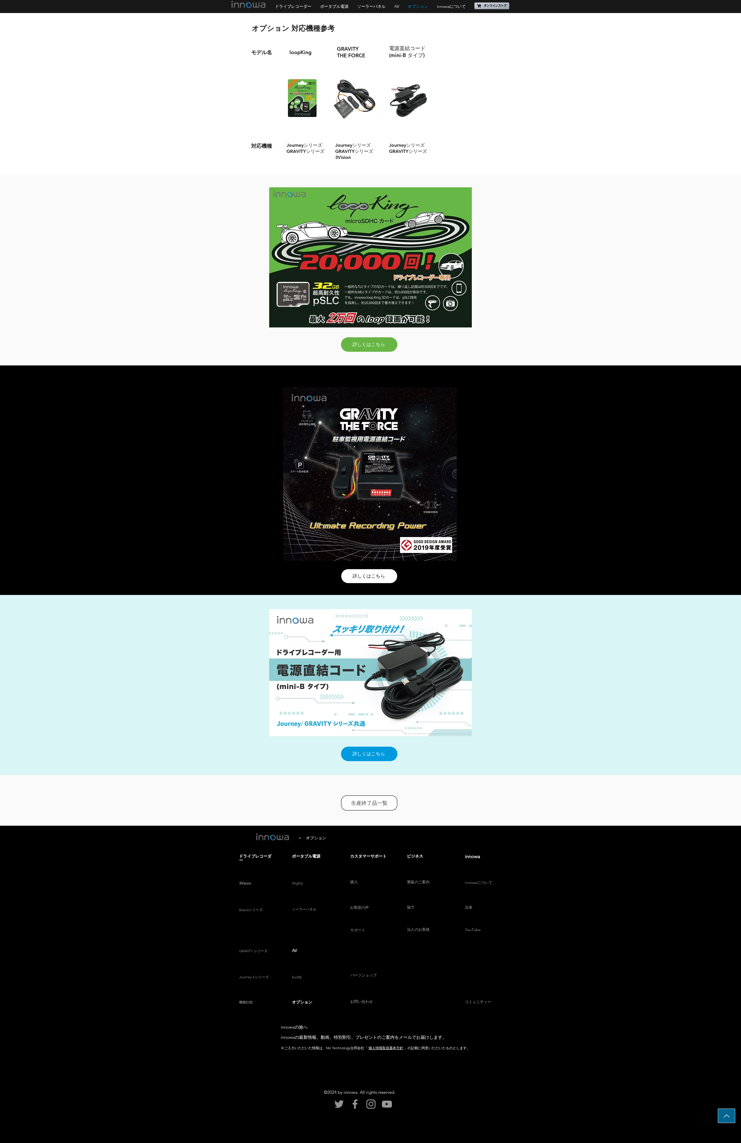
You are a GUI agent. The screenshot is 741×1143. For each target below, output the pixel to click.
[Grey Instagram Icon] (371, 1104)
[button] (492, 5)
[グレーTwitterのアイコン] (339, 1104)
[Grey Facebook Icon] (355, 1104)
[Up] (726, 1116)
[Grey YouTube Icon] (387, 1104)
